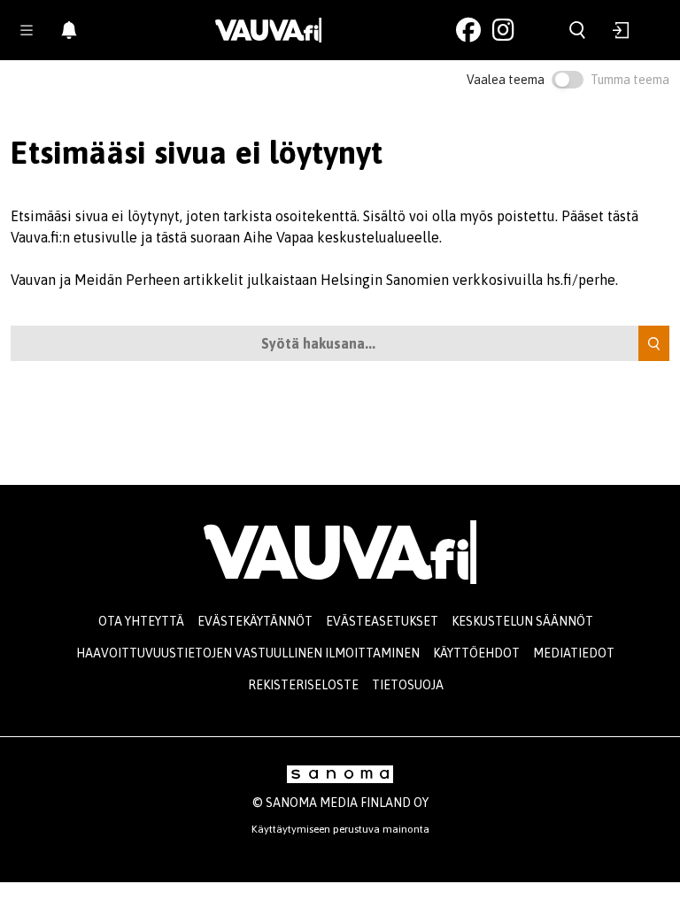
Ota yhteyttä (141, 621)
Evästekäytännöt (255, 621)
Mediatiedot (573, 653)
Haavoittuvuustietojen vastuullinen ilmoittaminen (248, 653)
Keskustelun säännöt (522, 621)
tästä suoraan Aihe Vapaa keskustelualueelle (297, 237)
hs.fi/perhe (580, 280)
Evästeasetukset (382, 621)
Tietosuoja (408, 685)
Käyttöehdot (476, 653)
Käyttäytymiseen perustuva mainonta (340, 829)
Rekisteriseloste (303, 685)
